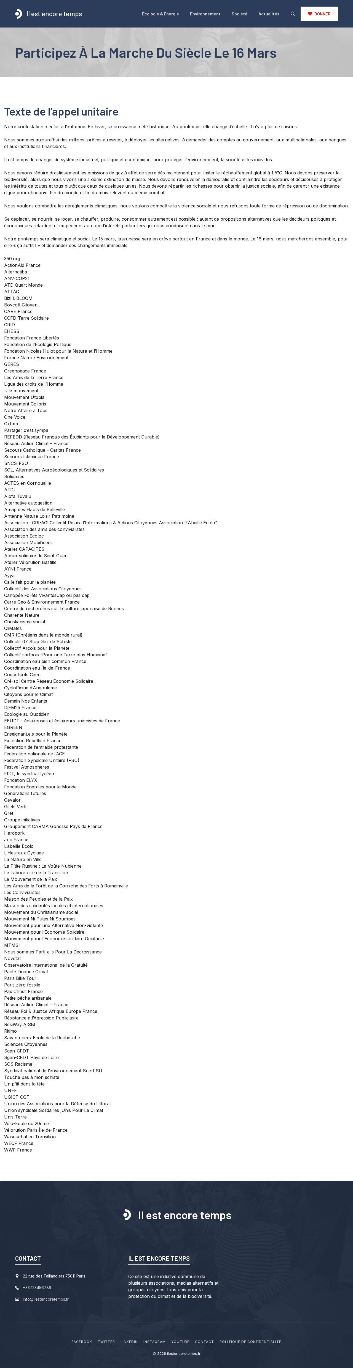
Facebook (82, 1342)
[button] (293, 14)
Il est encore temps (54, 14)
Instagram (154, 1342)
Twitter (106, 1342)
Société (239, 13)
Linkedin (129, 1342)
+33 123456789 (37, 1287)
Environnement (205, 13)
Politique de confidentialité (250, 1342)
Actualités (269, 13)
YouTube (180, 1342)
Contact (204, 1342)
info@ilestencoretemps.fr (46, 1299)
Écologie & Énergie (160, 13)
